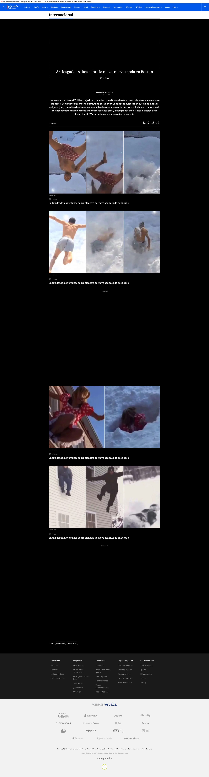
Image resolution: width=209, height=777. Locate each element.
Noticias (54, 665)
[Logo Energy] (145, 723)
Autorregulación (102, 676)
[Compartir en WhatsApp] (144, 123)
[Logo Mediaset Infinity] (63, 715)
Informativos (60, 643)
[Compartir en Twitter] (148, 123)
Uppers (143, 669)
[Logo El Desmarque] (63, 723)
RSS (143, 749)
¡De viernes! (78, 687)
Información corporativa (72, 749)
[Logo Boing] (118, 723)
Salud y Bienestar (125, 682)
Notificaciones (102, 681)
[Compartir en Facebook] (158, 123)
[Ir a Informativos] (13, 7)
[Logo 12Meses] (145, 730)
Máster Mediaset (102, 692)
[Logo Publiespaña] (104, 738)
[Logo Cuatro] (118, 715)
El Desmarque (146, 674)
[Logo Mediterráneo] (131, 738)
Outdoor (77, 692)
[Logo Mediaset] (104, 706)
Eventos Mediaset (125, 678)
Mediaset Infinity (147, 665)
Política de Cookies (120, 749)
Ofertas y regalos (125, 669)
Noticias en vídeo (58, 678)
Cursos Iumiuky (124, 674)
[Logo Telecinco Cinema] (118, 731)
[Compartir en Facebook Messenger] (153, 123)
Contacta (100, 665)
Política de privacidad (88, 749)
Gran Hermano (79, 665)
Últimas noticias (57, 674)
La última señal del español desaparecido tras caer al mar (21, 2)
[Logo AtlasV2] (77, 738)
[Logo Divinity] (146, 715)
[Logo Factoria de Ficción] (91, 723)
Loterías (54, 669)
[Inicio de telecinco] (3, 7)
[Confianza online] (104, 769)
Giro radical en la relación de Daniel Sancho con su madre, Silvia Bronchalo (69, 2)
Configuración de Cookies (105, 749)
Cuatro (143, 678)
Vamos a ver (78, 683)
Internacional (61, 15)
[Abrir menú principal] (205, 7)
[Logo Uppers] (90, 730)
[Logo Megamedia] (105, 758)
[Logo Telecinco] (90, 715)
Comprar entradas (125, 665)
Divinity (143, 682)
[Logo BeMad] (63, 730)
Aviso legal (60, 749)
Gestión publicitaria (134, 749)
